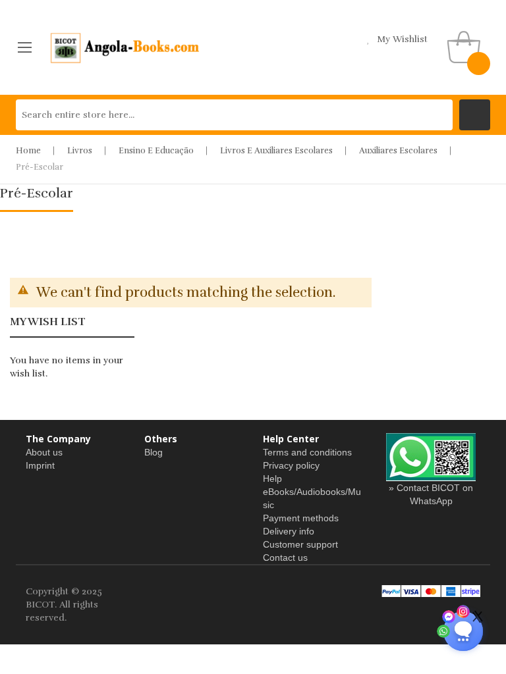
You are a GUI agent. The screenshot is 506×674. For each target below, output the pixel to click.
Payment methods (301, 518)
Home (28, 150)
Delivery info (288, 531)
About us (44, 452)
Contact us (285, 557)
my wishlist (402, 39)
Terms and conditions (307, 452)
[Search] (474, 114)
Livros (79, 150)
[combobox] (234, 114)
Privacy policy (291, 465)
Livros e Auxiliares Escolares (276, 150)
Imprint (40, 465)
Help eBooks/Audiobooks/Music (312, 491)
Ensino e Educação (156, 150)
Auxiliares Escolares (398, 150)
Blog (153, 452)
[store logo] (125, 47)
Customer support (300, 544)
